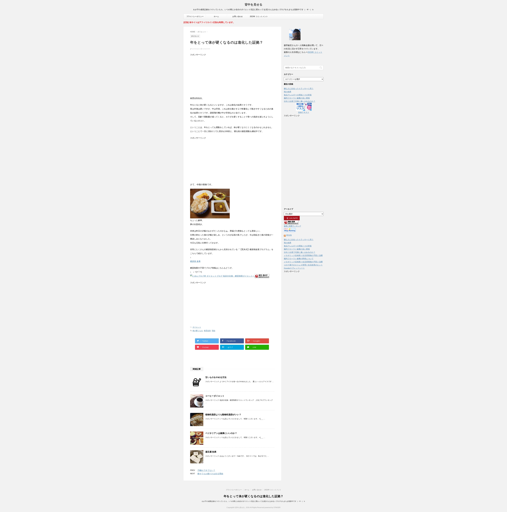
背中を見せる (253, 4)
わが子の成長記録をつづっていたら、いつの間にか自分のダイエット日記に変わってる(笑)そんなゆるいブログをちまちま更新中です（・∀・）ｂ (253, 501)
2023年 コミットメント (259, 16)
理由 (213, 331)
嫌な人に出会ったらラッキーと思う (298, 88)
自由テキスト (303, 112)
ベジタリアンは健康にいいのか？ (221, 433)
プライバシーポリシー (195, 16)
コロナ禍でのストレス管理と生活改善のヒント (303, 265)
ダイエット (197, 327)
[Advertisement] (232, 75)
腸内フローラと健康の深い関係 (297, 98)
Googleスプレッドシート (294, 268)
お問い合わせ (237, 16)
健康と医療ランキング (292, 226)
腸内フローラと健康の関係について (298, 259)
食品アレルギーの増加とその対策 (298, 95)
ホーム (216, 16)
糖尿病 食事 (195, 261)
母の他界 (287, 92)
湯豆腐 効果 (210, 452)
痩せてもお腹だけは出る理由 (210, 473)
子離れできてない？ (206, 470)
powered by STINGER (272, 507)
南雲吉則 (207, 331)
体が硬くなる (198, 331)
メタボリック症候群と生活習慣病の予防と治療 (303, 255)
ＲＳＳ (289, 235)
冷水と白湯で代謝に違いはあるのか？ (299, 101)
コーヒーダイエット (214, 396)
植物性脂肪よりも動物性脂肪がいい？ (223, 414)
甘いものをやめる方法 (215, 377)
